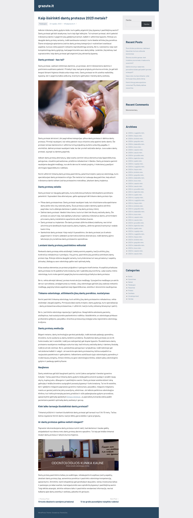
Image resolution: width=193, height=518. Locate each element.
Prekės (130, 290)
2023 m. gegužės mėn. (136, 242)
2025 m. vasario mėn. (135, 183)
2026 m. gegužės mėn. (136, 141)
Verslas (130, 299)
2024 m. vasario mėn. (135, 217)
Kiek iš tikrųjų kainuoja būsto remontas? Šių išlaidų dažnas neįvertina (136, 85)
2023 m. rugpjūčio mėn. (136, 234)
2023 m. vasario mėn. (135, 251)
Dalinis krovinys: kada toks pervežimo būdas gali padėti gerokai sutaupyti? (138, 69)
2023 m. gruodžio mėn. (136, 223)
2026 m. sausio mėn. (135, 152)
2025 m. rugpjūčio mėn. (136, 167)
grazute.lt (46, 6)
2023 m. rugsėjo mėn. (135, 231)
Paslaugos (43, 24)
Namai (130, 282)
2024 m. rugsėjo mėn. (135, 197)
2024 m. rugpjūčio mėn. (136, 200)
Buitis (130, 276)
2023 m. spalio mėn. (135, 228)
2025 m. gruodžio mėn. (136, 155)
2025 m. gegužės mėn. (136, 175)
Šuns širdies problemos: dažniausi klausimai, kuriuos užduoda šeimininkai (138, 51)
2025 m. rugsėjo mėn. (135, 164)
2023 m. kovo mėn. (134, 248)
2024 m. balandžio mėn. (136, 211)
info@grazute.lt (69, 24)
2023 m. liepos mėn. (135, 237)
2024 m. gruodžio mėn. (136, 189)
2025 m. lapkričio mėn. (136, 158)
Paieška (128, 20)
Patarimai (131, 288)
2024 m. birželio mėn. (135, 206)
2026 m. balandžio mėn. (136, 144)
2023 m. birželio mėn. (135, 240)
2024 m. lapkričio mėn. (136, 192)
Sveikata (131, 293)
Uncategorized (133, 296)
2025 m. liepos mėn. (135, 169)
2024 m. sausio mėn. (135, 220)
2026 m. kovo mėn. (134, 147)
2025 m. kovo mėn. (134, 181)
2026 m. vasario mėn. (135, 150)
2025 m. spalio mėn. (135, 161)
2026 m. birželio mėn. (135, 138)
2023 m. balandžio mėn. (136, 245)
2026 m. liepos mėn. (135, 136)
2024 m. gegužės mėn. (136, 209)
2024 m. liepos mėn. (135, 203)
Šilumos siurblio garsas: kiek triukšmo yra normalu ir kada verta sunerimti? (138, 60)
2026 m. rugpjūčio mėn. (136, 133)
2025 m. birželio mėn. (135, 172)
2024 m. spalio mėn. (135, 195)
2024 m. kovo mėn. (134, 214)
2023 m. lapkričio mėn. (136, 225)
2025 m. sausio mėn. (135, 186)
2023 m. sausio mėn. (135, 254)
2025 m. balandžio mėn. (136, 178)
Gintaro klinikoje (73, 397)
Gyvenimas (132, 279)
